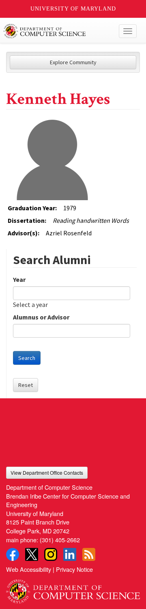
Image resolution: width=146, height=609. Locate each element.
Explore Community (73, 62)
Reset (25, 385)
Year (19, 279)
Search (26, 358)
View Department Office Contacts (47, 472)
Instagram (50, 554)
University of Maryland (73, 9)
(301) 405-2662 (60, 539)
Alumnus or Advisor (41, 317)
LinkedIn (69, 554)
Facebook (12, 554)
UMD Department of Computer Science (59, 31)
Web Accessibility (28, 569)
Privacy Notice (74, 569)
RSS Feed (88, 554)
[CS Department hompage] (73, 588)
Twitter (31, 554)
